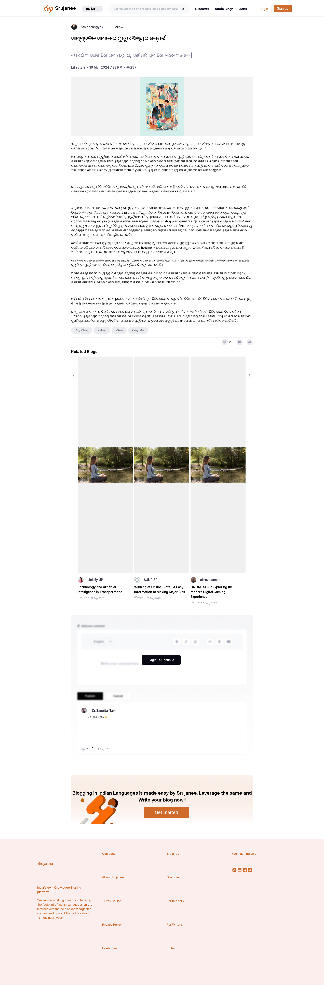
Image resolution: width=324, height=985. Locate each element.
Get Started (166, 812)
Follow (118, 27)
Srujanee (45, 863)
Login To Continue (161, 660)
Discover (202, 9)
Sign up (282, 8)
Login (264, 9)
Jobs (243, 9)
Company (108, 853)
